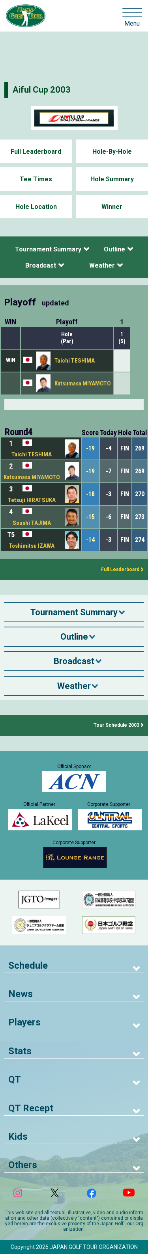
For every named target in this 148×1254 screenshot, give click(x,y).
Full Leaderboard (36, 151)
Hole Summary (112, 179)
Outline (114, 249)
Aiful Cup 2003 (42, 90)
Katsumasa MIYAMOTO (82, 383)
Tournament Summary (48, 249)
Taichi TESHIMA (74, 360)
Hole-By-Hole (112, 151)
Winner (111, 206)
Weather (102, 265)
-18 (90, 494)
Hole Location (36, 206)
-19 (90, 448)
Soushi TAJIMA (32, 523)
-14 (90, 539)
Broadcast (40, 265)
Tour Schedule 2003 (116, 725)
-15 (90, 517)
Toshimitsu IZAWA (31, 545)
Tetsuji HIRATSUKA (32, 500)
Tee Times (36, 179)
